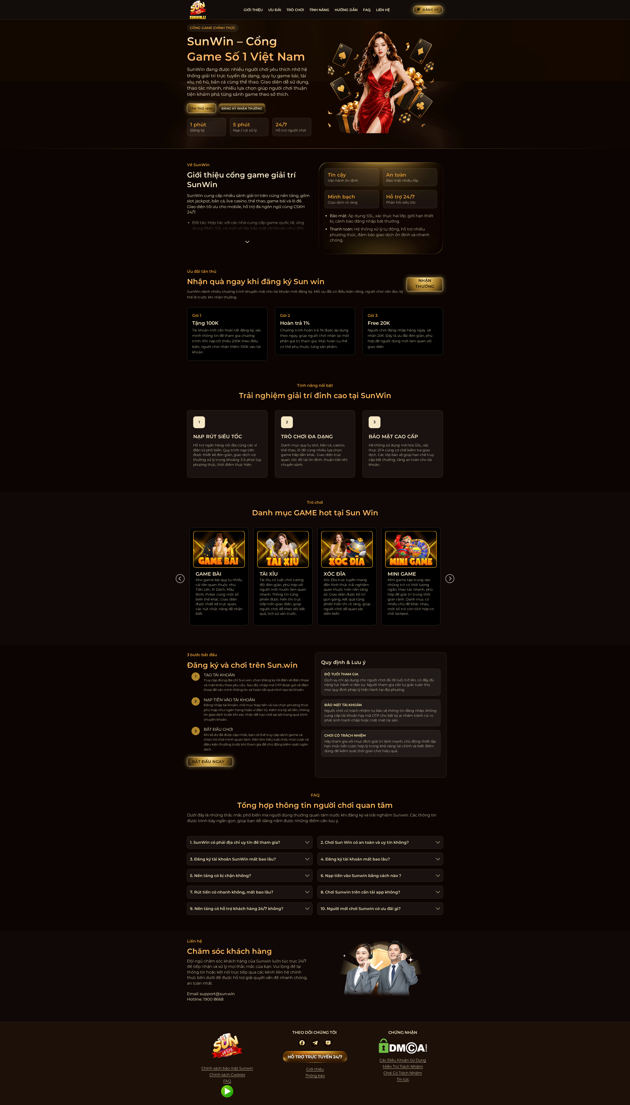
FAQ (367, 10)
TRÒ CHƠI (295, 10)
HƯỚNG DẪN (346, 10)
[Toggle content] (247, 243)
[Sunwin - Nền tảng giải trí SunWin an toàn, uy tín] (211, 10)
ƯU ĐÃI (274, 10)
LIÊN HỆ (383, 10)
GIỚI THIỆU (253, 10)
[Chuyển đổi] (307, 843)
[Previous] (180, 579)
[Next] (449, 579)
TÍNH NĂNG (319, 10)
